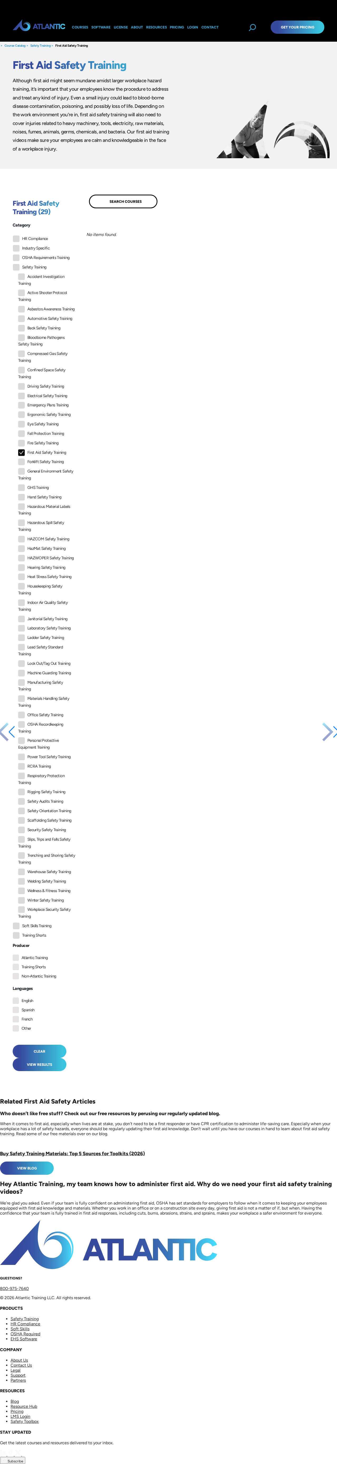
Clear (39, 1051)
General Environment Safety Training (45, 474)
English (27, 1000)
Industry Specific (35, 248)
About (137, 27)
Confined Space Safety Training (42, 373)
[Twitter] (18, 1454)
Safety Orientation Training (49, 810)
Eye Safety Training (43, 424)
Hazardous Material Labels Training (44, 510)
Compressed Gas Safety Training (43, 357)
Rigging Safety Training (46, 791)
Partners (18, 1380)
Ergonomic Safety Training (49, 414)
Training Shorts (34, 935)
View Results (39, 1064)
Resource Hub (24, 1406)
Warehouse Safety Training (49, 871)
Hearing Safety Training (46, 567)
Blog (15, 1401)
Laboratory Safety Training (49, 628)
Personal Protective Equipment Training (38, 744)
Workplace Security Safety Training (44, 913)
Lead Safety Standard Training (40, 650)
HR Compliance (35, 238)
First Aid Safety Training (71, 45)
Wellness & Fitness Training (49, 890)
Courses (80, 27)
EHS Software (24, 1338)
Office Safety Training (45, 714)
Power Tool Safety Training (49, 756)
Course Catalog (15, 45)
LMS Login (20, 1416)
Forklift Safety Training (45, 461)
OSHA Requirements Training (46, 257)
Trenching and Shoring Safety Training (46, 859)
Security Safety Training (46, 829)
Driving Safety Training (45, 386)
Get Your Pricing (297, 27)
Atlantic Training (35, 957)
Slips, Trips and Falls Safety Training (44, 843)
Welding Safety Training (46, 881)
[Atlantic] (39, 27)
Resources (156, 27)
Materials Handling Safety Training (43, 702)
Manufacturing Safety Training (40, 686)
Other (26, 1028)
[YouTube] (25, 1454)
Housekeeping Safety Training (40, 589)
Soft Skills (20, 1328)
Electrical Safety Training (47, 395)
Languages (23, 988)
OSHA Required (25, 1333)
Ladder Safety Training (45, 637)
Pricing (17, 1411)
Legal (16, 1370)
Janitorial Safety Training (47, 619)
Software (101, 27)
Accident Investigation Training (41, 280)
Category (21, 225)
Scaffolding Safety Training (49, 820)
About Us (19, 1360)
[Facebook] (11, 1454)
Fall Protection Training (45, 433)
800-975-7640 (14, 1288)
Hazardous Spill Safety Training (41, 526)
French (27, 1019)
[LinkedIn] (3, 1454)
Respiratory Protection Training (41, 779)
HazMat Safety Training (46, 548)
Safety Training (40, 45)
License (121, 27)
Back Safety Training (43, 328)
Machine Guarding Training (49, 673)
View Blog (27, 1168)
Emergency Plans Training (48, 405)
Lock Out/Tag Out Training (48, 663)
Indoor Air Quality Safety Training (43, 606)
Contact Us (21, 1365)
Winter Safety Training (45, 900)
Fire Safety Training (42, 443)
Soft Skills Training (36, 925)
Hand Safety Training (44, 497)
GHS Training (38, 487)
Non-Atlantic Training (39, 976)
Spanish (28, 1010)
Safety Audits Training (45, 801)
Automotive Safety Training (49, 318)
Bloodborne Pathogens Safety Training (41, 341)
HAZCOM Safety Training (48, 539)
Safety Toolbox (25, 1421)
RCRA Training (39, 766)
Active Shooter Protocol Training (42, 296)
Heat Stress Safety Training (49, 576)
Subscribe (15, 1461)
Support (18, 1375)
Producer (21, 945)
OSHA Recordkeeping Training (40, 728)
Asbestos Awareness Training (51, 309)
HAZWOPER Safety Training (50, 558)
